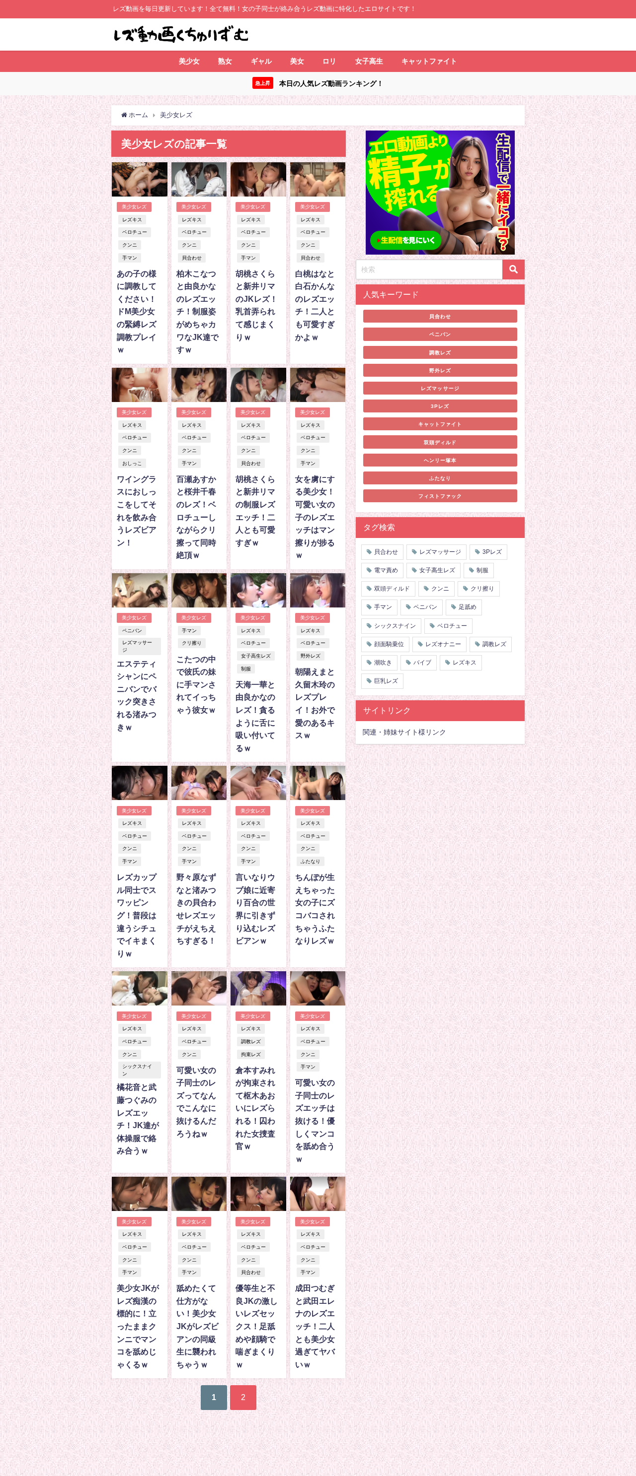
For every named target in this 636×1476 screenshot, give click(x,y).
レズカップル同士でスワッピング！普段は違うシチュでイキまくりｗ (137, 915)
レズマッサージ (137, 646)
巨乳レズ (386, 681)
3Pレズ (440, 405)
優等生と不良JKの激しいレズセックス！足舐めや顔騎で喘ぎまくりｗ (257, 1326)
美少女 (189, 61)
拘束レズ (251, 1054)
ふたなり (310, 861)
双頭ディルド (440, 442)
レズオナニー (443, 644)
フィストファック (440, 495)
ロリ (329, 61)
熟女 (225, 61)
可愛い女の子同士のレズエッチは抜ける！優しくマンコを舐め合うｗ (315, 1120)
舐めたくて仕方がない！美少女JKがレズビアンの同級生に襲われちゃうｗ (197, 1326)
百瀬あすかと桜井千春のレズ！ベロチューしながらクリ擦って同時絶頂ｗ (196, 517)
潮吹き (383, 663)
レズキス (132, 219)
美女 (297, 61)
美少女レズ (134, 206)
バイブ (422, 663)
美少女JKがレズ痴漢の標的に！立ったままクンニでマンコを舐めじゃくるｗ (138, 1326)
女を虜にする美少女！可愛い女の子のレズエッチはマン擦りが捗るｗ (315, 517)
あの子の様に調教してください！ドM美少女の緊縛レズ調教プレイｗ (137, 311)
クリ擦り (192, 643)
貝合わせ (192, 258)
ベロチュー (134, 232)
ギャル (261, 61)
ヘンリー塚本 (440, 460)
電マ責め (386, 570)
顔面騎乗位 (389, 644)
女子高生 (369, 61)
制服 (246, 669)
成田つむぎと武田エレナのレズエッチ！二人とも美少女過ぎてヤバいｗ (315, 1326)
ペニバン (132, 630)
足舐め (468, 607)
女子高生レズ (256, 656)
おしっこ (132, 463)
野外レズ (310, 656)
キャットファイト (429, 61)
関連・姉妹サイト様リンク (404, 732)
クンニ (129, 245)
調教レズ (251, 1041)
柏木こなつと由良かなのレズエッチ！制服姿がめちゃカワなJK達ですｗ (197, 311)
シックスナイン (137, 1070)
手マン (129, 258)
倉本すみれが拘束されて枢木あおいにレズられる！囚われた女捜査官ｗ (255, 1108)
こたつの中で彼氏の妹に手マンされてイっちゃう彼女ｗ (196, 684)
